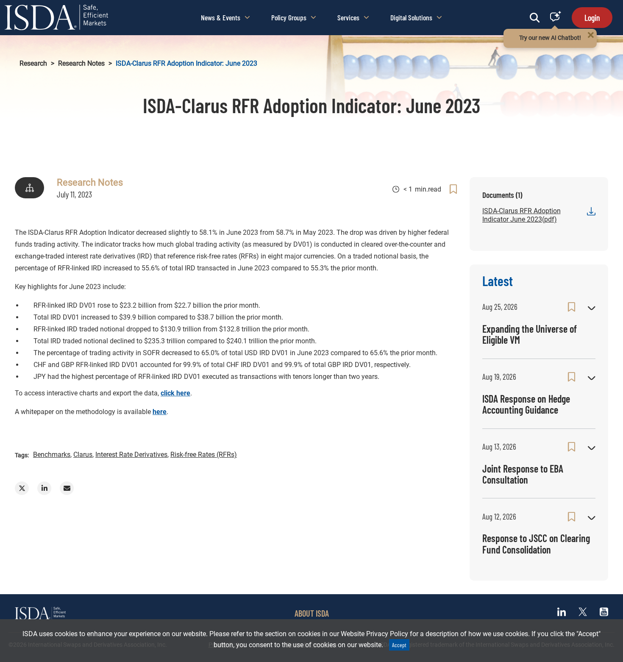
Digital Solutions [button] (411, 17)
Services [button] (348, 17)
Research (33, 63)
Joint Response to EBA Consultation (522, 474)
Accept (399, 644)
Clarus (82, 455)
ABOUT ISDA (312, 613)
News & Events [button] (220, 17)
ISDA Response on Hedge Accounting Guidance (526, 404)
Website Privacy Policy (374, 634)
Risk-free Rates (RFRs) (203, 455)
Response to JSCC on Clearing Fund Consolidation (536, 543)
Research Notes (81, 63)
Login (592, 17)
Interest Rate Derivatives (131, 455)
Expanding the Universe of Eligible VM (529, 334)
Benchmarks (51, 455)
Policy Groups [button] (288, 17)
